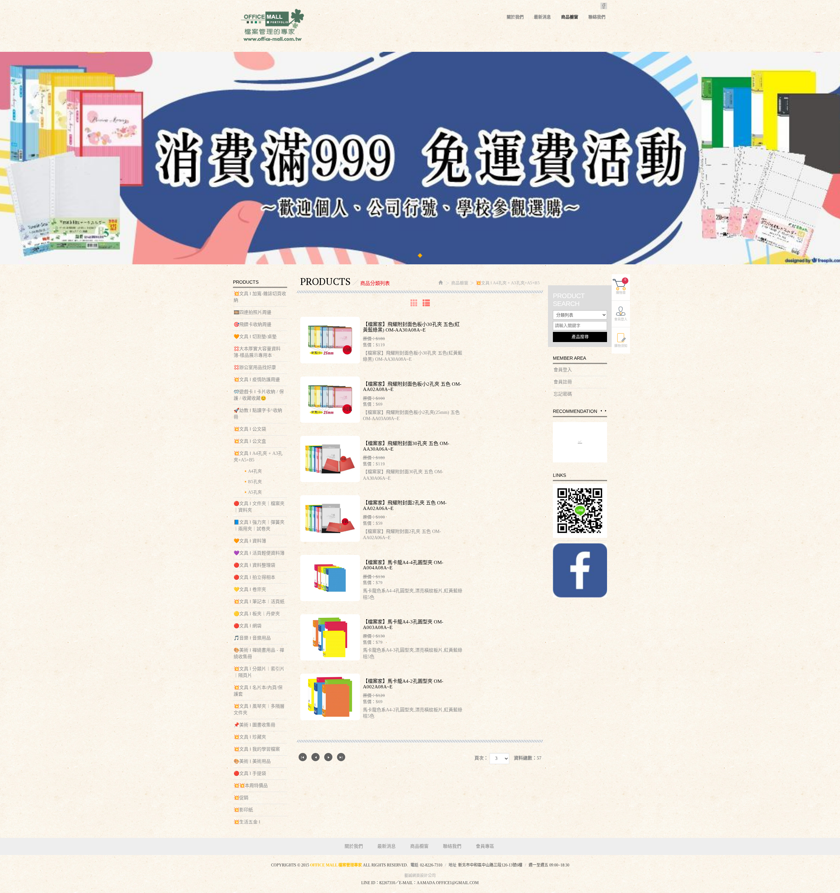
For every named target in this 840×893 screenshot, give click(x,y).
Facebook (603, 6)
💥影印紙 (243, 809)
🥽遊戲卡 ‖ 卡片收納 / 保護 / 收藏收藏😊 (259, 395)
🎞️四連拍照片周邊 (252, 312)
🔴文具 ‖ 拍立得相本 (254, 577)
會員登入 (563, 369)
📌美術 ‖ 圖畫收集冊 (254, 724)
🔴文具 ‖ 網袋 (248, 625)
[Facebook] (580, 570)
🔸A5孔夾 (252, 492)
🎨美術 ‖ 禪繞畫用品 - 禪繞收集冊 (259, 653)
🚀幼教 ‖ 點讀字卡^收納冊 (258, 413)
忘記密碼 (563, 394)
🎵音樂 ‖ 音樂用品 (252, 638)
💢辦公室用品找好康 (255, 367)
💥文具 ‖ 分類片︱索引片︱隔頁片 (259, 672)
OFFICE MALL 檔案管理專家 (272, 26)
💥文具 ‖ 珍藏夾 (250, 737)
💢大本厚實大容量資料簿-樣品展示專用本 (257, 352)
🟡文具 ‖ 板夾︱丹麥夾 (257, 613)
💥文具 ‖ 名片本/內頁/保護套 (258, 691)
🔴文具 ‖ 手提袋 (250, 773)
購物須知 (620, 346)
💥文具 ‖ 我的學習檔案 (257, 749)
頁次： (481, 758)
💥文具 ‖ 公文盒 (250, 441)
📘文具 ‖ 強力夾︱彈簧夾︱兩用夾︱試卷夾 (259, 525)
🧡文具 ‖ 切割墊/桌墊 (255, 336)
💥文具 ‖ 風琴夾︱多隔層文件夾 (259, 709)
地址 (452, 865)
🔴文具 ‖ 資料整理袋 (254, 565)
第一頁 (303, 757)
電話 (414, 865)
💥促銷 (241, 797)
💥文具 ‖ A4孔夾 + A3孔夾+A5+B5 (258, 456)
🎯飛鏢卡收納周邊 (252, 324)
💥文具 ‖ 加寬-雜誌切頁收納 (260, 297)
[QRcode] (580, 510)
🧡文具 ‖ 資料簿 (250, 540)
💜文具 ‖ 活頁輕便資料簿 (259, 553)
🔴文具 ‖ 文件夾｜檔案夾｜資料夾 (259, 507)
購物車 (621, 286)
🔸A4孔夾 (252, 471)
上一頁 (315, 757)
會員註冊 (563, 381)
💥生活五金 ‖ (247, 822)
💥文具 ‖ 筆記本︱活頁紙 (259, 601)
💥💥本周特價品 (251, 785)
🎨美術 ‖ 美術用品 (252, 761)
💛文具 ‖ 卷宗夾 (250, 589)
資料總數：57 (527, 758)
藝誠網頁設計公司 (420, 875)
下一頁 (328, 757)
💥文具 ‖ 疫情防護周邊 (257, 379)
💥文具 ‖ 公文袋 (250, 429)
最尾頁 (341, 757)
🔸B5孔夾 (252, 481)
